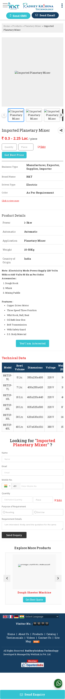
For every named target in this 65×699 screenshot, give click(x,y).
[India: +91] (6, 486)
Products (17, 26)
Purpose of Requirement (14, 506)
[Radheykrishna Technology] (30, 6)
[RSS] (36, 641)
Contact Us (44, 637)
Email (4, 466)
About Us (23, 634)
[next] (61, 115)
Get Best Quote (32, 599)
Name (5, 452)
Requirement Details (12, 519)
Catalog (51, 634)
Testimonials (14, 637)
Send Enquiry (34, 694)
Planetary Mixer (32, 26)
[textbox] (25, 147)
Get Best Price (14, 155)
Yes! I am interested (32, 343)
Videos (31, 637)
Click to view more (10, 200)
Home (6, 26)
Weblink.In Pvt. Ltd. (41, 654)
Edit (43, 147)
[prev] (4, 115)
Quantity (6, 493)
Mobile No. (7, 479)
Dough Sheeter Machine (33, 592)
